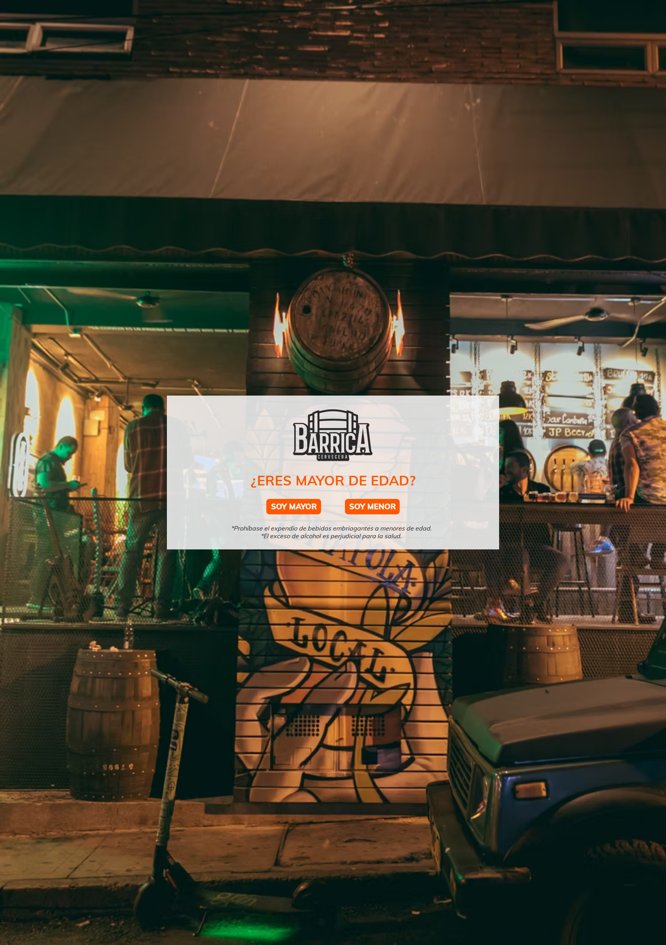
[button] (293, 506)
